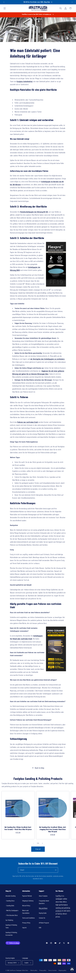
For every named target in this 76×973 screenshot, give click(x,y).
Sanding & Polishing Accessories (11, 933)
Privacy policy (42, 970)
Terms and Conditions (28, 918)
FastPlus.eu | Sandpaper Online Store (19, 970)
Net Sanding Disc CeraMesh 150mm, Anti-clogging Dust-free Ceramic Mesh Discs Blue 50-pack (52, 829)
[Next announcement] (72, 2)
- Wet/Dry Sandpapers (12, 910)
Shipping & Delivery (28, 901)
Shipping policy (62, 970)
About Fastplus (43, 896)
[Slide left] (34, 843)
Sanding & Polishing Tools (11, 926)
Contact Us (42, 918)
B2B (40, 927)
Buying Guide (43, 913)
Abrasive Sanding (11, 896)
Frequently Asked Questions (44, 902)
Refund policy (33, 970)
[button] (4, 8)
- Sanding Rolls (10, 905)
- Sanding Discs (10, 901)
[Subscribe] (55, 870)
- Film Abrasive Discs (12, 915)
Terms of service (52, 970)
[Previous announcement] (4, 2)
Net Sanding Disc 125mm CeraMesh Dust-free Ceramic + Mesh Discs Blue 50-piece (18, 828)
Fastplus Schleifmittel (24, 81)
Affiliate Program (44, 923)
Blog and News (43, 908)
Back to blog (39, 768)
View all (38, 849)
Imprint (24, 927)
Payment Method (27, 896)
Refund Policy (26, 905)
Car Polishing (9, 920)
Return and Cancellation (25, 911)
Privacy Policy (26, 923)
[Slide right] (42, 843)
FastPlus (58, 896)
